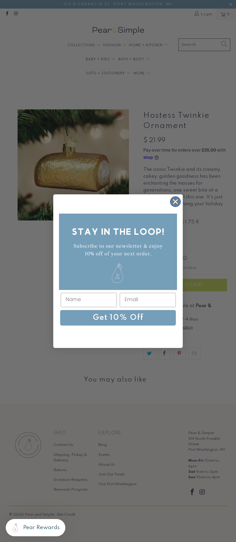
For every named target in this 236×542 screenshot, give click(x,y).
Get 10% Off (118, 318)
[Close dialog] (175, 202)
